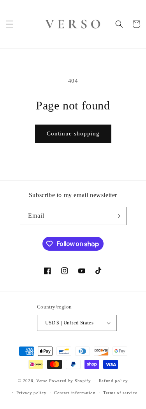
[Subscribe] (117, 216)
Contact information (74, 392)
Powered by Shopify (70, 380)
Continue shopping (73, 133)
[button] (9, 24)
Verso (42, 380)
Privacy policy (31, 392)
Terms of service (120, 392)
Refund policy (113, 380)
